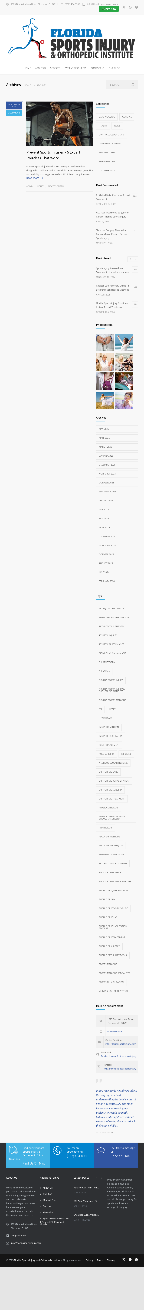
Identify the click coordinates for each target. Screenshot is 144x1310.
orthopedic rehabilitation (114, 780)
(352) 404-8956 (72, 4)
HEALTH (113, 709)
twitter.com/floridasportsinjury (120, 1068)
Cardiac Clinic (107, 116)
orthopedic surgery (110, 789)
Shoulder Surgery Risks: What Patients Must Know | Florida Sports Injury (87, 1214)
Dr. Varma (104, 671)
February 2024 (107, 581)
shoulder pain (107, 899)
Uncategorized (55, 186)
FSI (100, 709)
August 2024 (106, 563)
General (127, 116)
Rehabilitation (107, 161)
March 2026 (105, 446)
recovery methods (109, 836)
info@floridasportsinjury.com (102, 4)
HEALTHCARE (105, 718)
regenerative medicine (111, 854)
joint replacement (109, 744)
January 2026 (106, 455)
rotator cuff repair (110, 872)
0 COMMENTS (14, 112)
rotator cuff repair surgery (115, 881)
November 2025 (107, 473)
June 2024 (104, 572)
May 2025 (104, 518)
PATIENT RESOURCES (75, 68)
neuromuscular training (113, 762)
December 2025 (107, 464)
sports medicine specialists (114, 973)
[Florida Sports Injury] (72, 39)
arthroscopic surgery (111, 626)
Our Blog (47, 1193)
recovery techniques (111, 845)
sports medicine (108, 964)
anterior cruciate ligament (114, 617)
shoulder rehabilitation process (113, 927)
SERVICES (55, 68)
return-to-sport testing (113, 863)
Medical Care (49, 1200)
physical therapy (108, 807)
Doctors (47, 1206)
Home (27, 85)
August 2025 (106, 500)
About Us (48, 1187)
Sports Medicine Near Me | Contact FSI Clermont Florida (54, 1221)
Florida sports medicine (112, 700)
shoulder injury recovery (113, 890)
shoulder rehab (108, 917)
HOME (27, 68)
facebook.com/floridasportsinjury (118, 1056)
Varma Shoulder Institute (114, 991)
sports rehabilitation (111, 982)
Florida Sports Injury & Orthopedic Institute (112, 690)
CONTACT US (97, 68)
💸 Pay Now (109, 8)
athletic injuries (108, 635)
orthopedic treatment (112, 798)
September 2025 (107, 491)
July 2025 (104, 509)
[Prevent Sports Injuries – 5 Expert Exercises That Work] (59, 124)
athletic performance (111, 644)
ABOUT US (40, 68)
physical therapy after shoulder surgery (112, 817)
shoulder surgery (109, 946)
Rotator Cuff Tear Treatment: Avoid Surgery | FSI (87, 1187)
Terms (100, 1260)
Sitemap (111, 1260)
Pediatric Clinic (107, 152)
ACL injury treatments (111, 608)
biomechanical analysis (112, 653)
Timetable (48, 1212)
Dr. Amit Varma (107, 662)
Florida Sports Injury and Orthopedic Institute (38, 1260)
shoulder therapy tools (113, 955)
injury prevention (109, 727)
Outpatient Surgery (110, 143)
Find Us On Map (34, 1163)
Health (41, 186)
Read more (32, 178)
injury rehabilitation (111, 735)
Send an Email (121, 1156)
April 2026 (104, 437)
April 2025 (104, 527)
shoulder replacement (112, 937)
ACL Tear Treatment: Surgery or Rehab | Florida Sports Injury (87, 1201)
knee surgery (106, 753)
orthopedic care (108, 771)
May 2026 (104, 428)
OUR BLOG (114, 68)
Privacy (89, 1260)
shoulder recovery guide (113, 908)
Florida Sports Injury (111, 680)
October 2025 (106, 482)
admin (29, 186)
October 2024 (106, 554)
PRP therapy (105, 827)
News (117, 125)
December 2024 (107, 536)
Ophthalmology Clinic (112, 134)
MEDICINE (126, 753)
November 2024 (107, 545)
